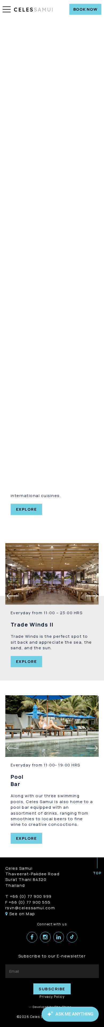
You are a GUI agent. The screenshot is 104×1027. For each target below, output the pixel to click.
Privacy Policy (52, 996)
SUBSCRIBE (52, 989)
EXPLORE (26, 509)
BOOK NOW (85, 9)
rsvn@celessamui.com (30, 908)
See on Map (21, 914)
